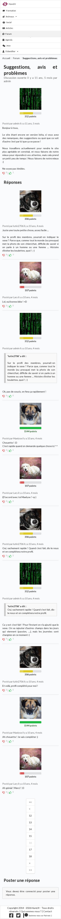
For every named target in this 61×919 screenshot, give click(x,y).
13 (30, 822)
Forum (8, 34)
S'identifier (10, 51)
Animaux (10, 16)
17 (30, 849)
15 (30, 835)
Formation (11, 10)
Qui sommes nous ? (31, 911)
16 (30, 842)
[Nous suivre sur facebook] (11, 916)
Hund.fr (12, 4)
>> (30, 869)
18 (30, 856)
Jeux (8, 45)
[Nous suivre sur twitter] (18, 916)
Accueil (6, 58)
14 (30, 829)
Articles (9, 28)
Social (9, 22)
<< (30, 802)
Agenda (8, 40)
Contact (47, 911)
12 (30, 815)
